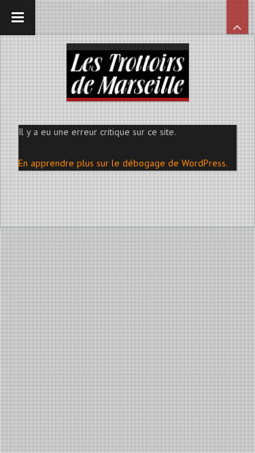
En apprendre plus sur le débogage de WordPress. (123, 163)
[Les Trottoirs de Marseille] (128, 70)
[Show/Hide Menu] (17, 17)
